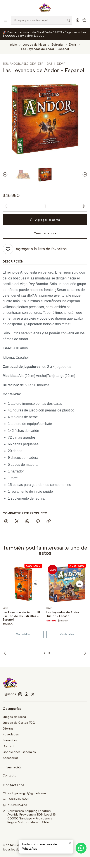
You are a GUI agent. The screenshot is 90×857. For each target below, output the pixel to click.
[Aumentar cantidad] (83, 206)
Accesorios (11, 758)
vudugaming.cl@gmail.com (26, 793)
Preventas (10, 740)
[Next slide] (84, 174)
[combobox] (41, 20)
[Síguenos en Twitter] (33, 694)
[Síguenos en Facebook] (26, 694)
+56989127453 (18, 799)
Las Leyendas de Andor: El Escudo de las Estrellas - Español (21, 616)
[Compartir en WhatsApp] (27, 521)
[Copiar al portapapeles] (48, 521)
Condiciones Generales (19, 752)
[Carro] (84, 20)
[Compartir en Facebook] (6, 521)
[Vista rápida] (35, 583)
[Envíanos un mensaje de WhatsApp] (81, 848)
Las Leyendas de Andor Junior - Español (63, 614)
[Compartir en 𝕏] (17, 521)
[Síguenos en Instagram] (20, 694)
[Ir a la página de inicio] (45, 7)
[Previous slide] (6, 174)
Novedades (11, 734)
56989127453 (17, 805)
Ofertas (8, 728)
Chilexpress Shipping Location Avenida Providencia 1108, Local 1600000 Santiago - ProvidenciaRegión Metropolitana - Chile (31, 816)
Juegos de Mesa (34, 44)
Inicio (13, 44)
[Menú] (6, 20)
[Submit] (68, 20)
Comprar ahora (45, 233)
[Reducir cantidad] (6, 206)
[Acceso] (78, 20)
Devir (72, 44)
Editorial (57, 44)
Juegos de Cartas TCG (19, 723)
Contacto (10, 746)
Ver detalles (23, 634)
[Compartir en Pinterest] (38, 521)
